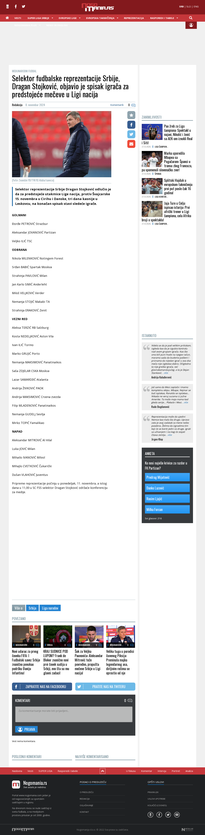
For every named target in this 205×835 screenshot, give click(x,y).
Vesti (17, 18)
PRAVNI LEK (153, 792)
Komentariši (116, 104)
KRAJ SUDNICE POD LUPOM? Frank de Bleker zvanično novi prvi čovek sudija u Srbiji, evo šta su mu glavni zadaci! (56, 662)
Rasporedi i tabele (68, 770)
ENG (196, 6)
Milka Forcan (155, 509)
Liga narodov (50, 607)
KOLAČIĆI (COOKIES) (157, 805)
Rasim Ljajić (154, 498)
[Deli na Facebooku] (131, 125)
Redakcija (85, 798)
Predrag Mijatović (158, 477)
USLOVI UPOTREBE (156, 798)
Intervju (162, 770)
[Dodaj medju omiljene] (131, 115)
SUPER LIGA (45, 770)
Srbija (32, 607)
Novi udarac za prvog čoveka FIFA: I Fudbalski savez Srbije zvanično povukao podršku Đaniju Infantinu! (26, 662)
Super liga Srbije (38, 18)
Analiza (189, 770)
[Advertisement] (102, 43)
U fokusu (131, 770)
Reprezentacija (134, 18)
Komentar (146, 770)
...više (165, 372)
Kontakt (84, 811)
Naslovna (17, 770)
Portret (176, 770)
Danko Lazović (155, 487)
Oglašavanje (86, 805)
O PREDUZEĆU (87, 792)
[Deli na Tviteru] (131, 134)
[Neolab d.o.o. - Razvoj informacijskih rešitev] (187, 829)
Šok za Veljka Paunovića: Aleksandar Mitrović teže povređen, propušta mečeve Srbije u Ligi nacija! (89, 662)
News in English (57, 25)
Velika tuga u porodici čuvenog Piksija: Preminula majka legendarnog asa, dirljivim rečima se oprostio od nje (120, 662)
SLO (188, 6)
